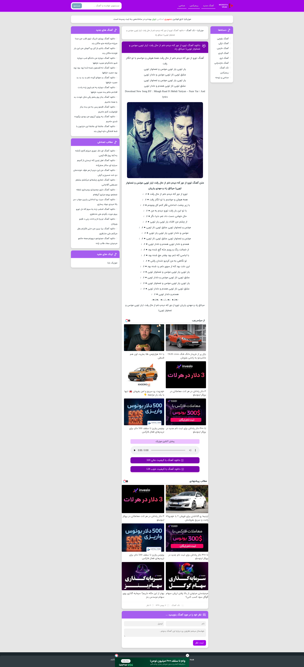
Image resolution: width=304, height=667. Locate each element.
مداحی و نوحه (222, 77)
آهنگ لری (224, 58)
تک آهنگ (190, 30)
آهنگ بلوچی (223, 38)
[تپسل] (116, 655)
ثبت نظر (199, 643)
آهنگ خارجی (223, 48)
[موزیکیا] (225, 6)
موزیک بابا (112, 262)
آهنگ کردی (223, 53)
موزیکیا (200, 30)
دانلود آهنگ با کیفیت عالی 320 (163, 460)
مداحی (182, 5)
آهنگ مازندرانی (221, 63)
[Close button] (187, 655)
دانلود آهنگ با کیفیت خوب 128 (163, 469)
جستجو (76, 5)
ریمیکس (194, 5)
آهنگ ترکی (223, 43)
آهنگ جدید (208, 5)
